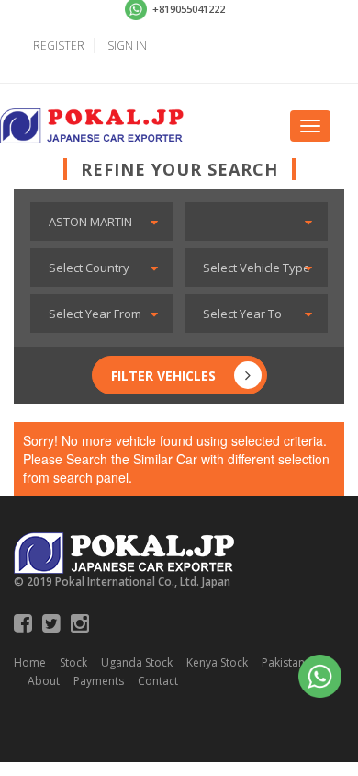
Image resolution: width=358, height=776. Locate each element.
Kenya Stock (217, 662)
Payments (98, 681)
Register (58, 45)
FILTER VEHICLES (163, 375)
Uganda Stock (137, 662)
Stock (73, 662)
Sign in (127, 45)
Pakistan (283, 662)
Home (30, 662)
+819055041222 (187, 9)
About (44, 681)
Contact (158, 681)
